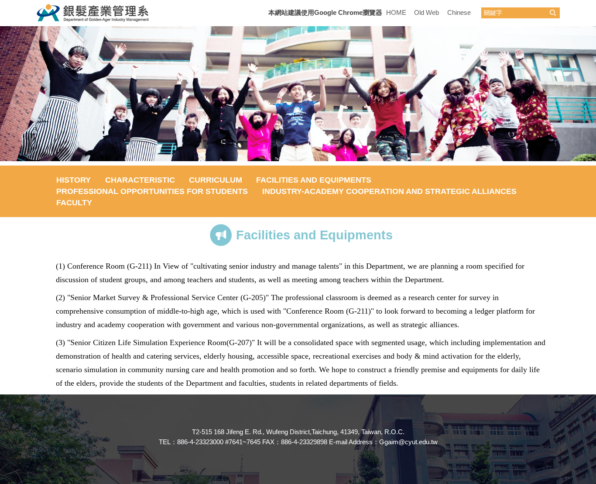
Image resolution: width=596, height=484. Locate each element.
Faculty (74, 202)
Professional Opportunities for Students (152, 191)
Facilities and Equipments (313, 180)
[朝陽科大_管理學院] (93, 12)
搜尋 (553, 12)
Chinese (459, 12)
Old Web (426, 12)
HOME (396, 12)
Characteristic (140, 180)
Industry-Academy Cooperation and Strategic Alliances (389, 191)
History (73, 180)
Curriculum (215, 180)
